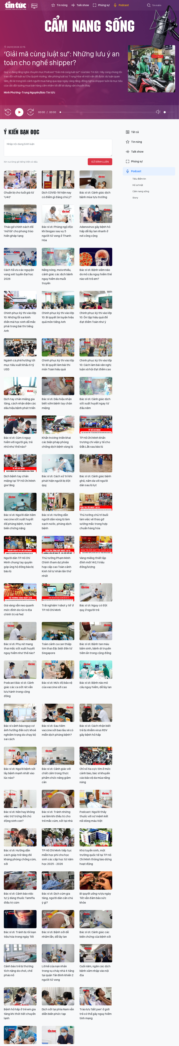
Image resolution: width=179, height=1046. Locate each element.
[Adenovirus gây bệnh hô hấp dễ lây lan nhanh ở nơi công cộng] (96, 214)
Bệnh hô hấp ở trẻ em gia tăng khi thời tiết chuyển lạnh (20, 1013)
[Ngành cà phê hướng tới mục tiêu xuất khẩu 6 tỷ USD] (20, 347)
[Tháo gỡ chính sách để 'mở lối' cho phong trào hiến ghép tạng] (20, 214)
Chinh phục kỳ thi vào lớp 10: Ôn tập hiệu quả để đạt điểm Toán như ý (96, 317)
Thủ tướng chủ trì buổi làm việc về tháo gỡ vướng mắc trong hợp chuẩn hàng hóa (94, 521)
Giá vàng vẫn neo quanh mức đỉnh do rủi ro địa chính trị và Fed (19, 610)
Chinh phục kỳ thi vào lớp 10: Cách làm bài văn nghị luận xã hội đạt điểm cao (96, 365)
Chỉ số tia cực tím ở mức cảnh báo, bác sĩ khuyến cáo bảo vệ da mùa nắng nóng (95, 775)
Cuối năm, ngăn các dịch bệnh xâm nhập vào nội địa (95, 970)
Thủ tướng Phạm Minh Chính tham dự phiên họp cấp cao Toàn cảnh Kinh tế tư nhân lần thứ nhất (56, 567)
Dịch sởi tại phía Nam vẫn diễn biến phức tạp (58, 1011)
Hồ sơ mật (138, 185)
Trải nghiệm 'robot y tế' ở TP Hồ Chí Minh (58, 608)
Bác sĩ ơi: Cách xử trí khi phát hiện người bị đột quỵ (57, 480)
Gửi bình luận (100, 161)
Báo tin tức (15, 5)
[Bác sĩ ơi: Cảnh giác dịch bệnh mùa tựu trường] (96, 179)
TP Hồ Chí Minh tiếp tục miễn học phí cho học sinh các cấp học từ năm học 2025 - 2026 (57, 857)
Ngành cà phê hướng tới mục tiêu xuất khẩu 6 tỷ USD (19, 365)
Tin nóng (62, 5)
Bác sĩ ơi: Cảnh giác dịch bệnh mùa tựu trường (95, 195)
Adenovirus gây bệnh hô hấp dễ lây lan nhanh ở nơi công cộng (95, 231)
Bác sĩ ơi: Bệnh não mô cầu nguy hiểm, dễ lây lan (96, 685)
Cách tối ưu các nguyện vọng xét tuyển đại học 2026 (19, 274)
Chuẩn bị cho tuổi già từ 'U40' (19, 195)
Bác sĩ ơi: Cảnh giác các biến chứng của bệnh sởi (95, 934)
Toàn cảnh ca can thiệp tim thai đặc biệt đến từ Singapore (57, 648)
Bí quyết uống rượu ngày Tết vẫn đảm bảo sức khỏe (95, 898)
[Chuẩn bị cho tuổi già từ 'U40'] (20, 179)
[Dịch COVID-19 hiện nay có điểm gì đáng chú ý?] (58, 179)
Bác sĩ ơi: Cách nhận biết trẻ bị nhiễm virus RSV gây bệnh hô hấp (95, 730)
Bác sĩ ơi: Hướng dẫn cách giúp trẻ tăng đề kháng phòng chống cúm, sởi (20, 857)
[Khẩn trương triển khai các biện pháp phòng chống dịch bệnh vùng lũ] (58, 424)
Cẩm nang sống (89, 25)
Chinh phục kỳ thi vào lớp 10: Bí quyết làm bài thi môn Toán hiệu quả (58, 365)
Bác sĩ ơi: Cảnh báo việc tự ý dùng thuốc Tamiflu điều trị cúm (19, 898)
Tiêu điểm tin (139, 178)
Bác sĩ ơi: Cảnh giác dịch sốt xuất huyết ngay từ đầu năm (95, 403)
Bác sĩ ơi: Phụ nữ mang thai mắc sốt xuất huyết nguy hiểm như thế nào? (19, 648)
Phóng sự (104, 5)
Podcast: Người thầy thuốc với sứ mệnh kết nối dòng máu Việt (94, 816)
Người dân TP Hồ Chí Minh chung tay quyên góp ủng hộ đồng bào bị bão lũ (19, 564)
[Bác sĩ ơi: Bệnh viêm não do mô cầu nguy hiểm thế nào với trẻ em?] (96, 257)
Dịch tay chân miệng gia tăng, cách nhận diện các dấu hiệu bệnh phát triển (20, 403)
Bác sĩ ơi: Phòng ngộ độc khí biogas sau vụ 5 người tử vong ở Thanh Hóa (57, 233)
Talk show (83, 5)
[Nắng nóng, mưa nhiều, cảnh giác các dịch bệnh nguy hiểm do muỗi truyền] (58, 257)
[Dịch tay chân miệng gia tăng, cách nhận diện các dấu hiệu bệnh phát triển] (20, 386)
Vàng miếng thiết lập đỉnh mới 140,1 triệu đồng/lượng (93, 562)
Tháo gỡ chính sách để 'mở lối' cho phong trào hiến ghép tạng (18, 231)
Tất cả (135, 132)
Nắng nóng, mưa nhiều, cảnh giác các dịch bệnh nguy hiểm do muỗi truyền (57, 276)
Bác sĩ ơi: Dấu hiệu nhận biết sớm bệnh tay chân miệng (57, 403)
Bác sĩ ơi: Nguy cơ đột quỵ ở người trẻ (93, 608)
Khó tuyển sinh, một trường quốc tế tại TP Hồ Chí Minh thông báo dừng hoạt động (96, 857)
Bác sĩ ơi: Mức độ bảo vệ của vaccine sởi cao (57, 685)
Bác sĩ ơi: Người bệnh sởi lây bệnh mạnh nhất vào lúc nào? (19, 773)
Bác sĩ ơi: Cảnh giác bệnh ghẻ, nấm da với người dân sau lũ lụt (95, 480)
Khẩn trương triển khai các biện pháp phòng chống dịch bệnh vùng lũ (57, 442)
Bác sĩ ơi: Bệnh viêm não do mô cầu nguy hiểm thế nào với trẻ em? (96, 274)
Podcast (124, 5)
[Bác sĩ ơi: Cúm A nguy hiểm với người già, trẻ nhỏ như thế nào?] (20, 424)
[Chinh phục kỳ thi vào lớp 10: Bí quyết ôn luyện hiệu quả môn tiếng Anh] (58, 300)
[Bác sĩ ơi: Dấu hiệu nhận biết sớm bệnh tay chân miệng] (58, 386)
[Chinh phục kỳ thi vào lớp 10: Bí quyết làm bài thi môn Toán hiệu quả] (58, 347)
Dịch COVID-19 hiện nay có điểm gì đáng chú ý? (56, 195)
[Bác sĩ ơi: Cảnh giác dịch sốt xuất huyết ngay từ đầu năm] (96, 386)
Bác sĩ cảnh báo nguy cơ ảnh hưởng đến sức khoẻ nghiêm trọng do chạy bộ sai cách (20, 732)
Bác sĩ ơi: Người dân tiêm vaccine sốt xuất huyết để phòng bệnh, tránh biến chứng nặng (20, 521)
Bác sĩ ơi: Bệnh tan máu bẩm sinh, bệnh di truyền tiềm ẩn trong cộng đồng (95, 648)
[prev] (8, 112)
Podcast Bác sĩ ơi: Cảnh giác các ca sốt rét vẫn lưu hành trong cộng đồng (19, 689)
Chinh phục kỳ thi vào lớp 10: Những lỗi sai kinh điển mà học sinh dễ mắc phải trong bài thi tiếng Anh (20, 322)
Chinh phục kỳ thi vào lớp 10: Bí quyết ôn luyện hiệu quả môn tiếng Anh (58, 317)
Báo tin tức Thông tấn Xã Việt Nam (34, 9)
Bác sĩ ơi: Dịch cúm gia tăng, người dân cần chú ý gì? (57, 898)
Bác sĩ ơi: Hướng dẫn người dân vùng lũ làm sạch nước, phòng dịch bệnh (56, 521)
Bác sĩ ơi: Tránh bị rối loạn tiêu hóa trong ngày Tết (20, 934)
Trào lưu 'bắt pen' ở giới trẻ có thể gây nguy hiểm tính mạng (96, 1013)
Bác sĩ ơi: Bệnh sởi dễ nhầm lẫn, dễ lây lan (55, 934)
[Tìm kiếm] (149, 6)
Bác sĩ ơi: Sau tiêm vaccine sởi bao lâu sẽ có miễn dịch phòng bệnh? (57, 730)
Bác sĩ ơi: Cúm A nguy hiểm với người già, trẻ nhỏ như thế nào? (18, 442)
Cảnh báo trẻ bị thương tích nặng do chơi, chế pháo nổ (18, 970)
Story (135, 197)
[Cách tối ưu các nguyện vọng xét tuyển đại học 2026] (20, 257)
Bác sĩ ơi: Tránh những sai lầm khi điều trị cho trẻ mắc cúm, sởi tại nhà (57, 816)
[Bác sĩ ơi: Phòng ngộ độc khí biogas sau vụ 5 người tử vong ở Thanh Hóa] (58, 214)
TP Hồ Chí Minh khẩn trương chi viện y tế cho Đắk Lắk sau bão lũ (95, 442)
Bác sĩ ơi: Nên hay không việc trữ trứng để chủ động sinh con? (19, 816)
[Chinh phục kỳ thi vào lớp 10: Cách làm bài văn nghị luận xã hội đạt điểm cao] (96, 347)
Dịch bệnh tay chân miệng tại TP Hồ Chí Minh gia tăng (19, 480)
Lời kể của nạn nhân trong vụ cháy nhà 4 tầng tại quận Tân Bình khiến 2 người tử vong (58, 972)
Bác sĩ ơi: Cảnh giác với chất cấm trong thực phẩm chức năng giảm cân (56, 775)
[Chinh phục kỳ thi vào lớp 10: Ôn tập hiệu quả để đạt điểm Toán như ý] (96, 300)
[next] (30, 112)
